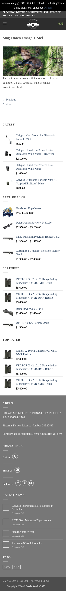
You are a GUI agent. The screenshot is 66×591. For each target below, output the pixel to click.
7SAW (17, 567)
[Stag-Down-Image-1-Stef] (33, 60)
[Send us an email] (17, 470)
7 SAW (7, 567)
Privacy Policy (40, 581)
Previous (9, 99)
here (59, 433)
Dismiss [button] (48, 7)
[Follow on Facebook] (18, 483)
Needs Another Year (23, 531)
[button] (5, 23)
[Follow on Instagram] (24, 483)
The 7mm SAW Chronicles (27, 543)
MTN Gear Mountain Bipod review (32, 520)
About (24, 581)
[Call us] (15, 456)
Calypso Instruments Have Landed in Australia (32, 507)
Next (7, 104)
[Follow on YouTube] (31, 483)
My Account (10, 581)
